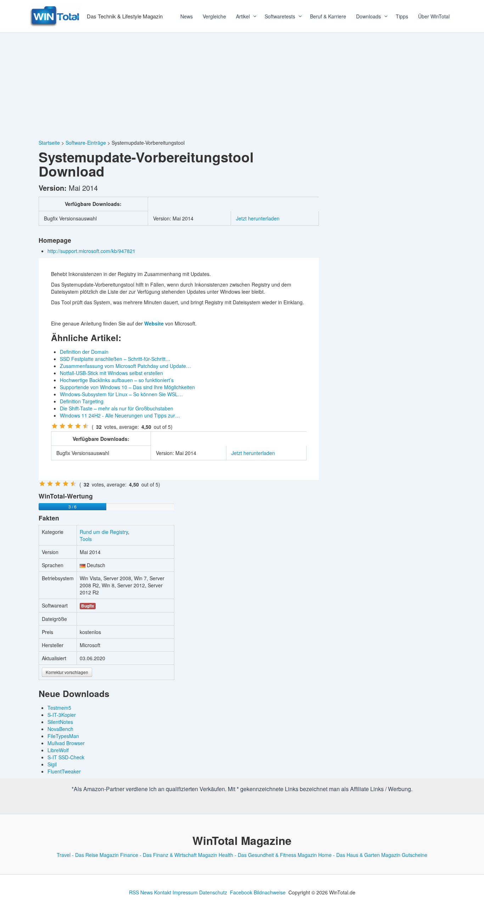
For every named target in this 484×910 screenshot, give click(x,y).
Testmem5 (59, 707)
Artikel (243, 16)
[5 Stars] (85, 426)
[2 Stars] (62, 426)
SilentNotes (60, 721)
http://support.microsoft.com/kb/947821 (92, 250)
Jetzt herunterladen (258, 218)
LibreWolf (58, 750)
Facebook (241, 892)
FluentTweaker (64, 771)
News (186, 16)
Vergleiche (214, 16)
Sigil (52, 764)
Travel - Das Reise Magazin (88, 854)
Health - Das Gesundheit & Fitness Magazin (268, 854)
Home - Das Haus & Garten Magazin (359, 854)
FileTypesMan (63, 735)
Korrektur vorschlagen (67, 672)
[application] (252, 16)
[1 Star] (54, 426)
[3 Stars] (70, 426)
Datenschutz (213, 892)
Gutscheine (414, 854)
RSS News (141, 892)
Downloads (368, 16)
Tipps (402, 16)
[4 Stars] (77, 426)
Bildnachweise (270, 892)
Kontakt (162, 892)
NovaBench (60, 728)
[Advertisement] (242, 86)
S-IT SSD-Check (65, 757)
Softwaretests (280, 16)
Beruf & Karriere (328, 16)
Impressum (185, 892)
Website (154, 323)
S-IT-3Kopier (61, 714)
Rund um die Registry (104, 531)
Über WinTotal (434, 16)
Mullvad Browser (66, 743)
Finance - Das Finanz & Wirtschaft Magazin (168, 854)
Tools (86, 538)
